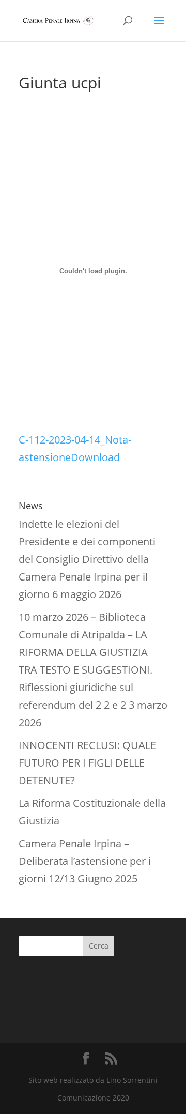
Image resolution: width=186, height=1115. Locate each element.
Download (95, 457)
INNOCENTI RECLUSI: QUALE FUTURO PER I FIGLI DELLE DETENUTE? (87, 762)
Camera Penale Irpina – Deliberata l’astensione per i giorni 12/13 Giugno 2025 (85, 860)
